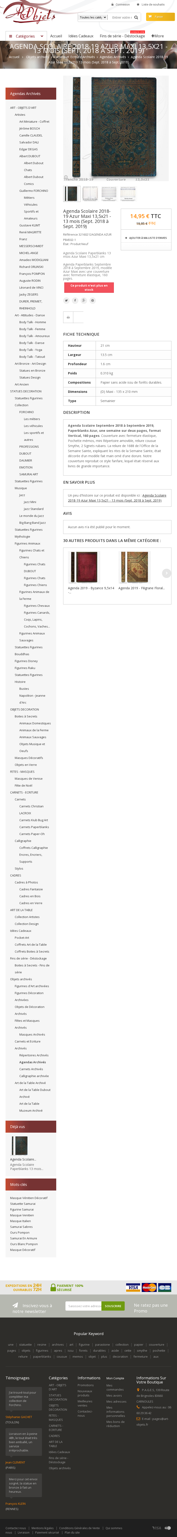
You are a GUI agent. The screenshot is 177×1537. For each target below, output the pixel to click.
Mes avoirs (114, 1395)
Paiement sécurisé (47, 1532)
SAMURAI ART (28, 474)
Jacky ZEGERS (28, 294)
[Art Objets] (31, 13)
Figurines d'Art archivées (32, 986)
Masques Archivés (32, 1034)
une (11, 1344)
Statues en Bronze (32, 370)
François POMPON (32, 274)
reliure (23, 1356)
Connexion (123, 4)
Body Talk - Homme (32, 322)
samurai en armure (23, 1238)
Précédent (154, 184)
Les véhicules (33, 426)
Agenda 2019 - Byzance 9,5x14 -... (91, 590)
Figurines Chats (34, 578)
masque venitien (22, 1215)
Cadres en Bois (30, 896)
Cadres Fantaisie (31, 889)
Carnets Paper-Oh (32, 834)
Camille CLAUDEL (30, 135)
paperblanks (42, 1356)
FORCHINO (26, 412)
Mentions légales (42, 1528)
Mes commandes (115, 1387)
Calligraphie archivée (34, 1076)
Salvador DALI (29, 142)
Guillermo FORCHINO (33, 191)
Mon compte (115, 1378)
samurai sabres (21, 1227)
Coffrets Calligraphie (33, 848)
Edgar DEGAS (28, 149)
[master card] (167, 1528)
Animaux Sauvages (32, 737)
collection (122, 1344)
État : (66, 244)
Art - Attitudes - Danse (30, 315)
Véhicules (31, 204)
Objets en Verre (26, 765)
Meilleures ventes (85, 1403)
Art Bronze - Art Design (30, 363)
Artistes (20, 115)
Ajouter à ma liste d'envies (148, 238)
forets (83, 1350)
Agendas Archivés (32, 1062)
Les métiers (32, 419)
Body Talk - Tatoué (32, 357)
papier (138, 1344)
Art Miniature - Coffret (34, 121)
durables (99, 1350)
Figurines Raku (25, 668)
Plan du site (72, 1532)
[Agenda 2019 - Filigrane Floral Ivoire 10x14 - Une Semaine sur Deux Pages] (142, 567)
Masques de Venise (29, 778)
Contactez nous (16, 1528)
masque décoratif (22, 1250)
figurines (42, 1350)
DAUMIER (25, 460)
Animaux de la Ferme (34, 730)
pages (11, 1350)
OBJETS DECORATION (24, 709)
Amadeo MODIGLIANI (33, 260)
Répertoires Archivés (34, 1055)
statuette (25, 1344)
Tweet (66, 300)
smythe (142, 1350)
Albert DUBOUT (29, 156)
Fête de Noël (23, 785)
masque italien (20, 1221)
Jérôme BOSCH (29, 128)
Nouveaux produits (85, 1393)
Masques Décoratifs (29, 758)
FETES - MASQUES (22, 772)
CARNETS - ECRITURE (24, 792)
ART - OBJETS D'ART (23, 108)
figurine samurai (22, 1209)
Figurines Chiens (35, 585)
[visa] (157, 1528)
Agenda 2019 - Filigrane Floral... (141, 588)
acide (115, 1350)
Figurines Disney (26, 661)
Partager (75, 300)
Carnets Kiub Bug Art (33, 820)
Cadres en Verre (30, 903)
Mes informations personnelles (115, 1411)
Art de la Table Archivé (30, 1083)
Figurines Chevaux (37, 606)
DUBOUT (25, 453)
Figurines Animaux (27, 543)
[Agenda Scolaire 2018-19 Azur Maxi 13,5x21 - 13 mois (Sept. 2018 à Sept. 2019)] (72, 194)
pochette (159, 1350)
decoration (120, 1356)
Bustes (24, 689)
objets (26, 1350)
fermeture (140, 1356)
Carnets (20, 799)
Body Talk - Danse (31, 343)
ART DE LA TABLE (21, 910)
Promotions (86, 1385)
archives (58, 1344)
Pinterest (92, 300)
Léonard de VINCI (31, 287)
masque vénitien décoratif (28, 1198)
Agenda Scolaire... (23, 1159)
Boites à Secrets (26, 716)
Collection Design (27, 924)
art (71, 1344)
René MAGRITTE (30, 232)
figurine (84, 1344)
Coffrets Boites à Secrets (32, 951)
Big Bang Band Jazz (32, 523)
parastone (102, 1344)
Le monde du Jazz (31, 516)
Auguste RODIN (30, 280)
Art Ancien (22, 384)
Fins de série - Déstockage (28, 958)
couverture (156, 1344)
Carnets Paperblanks (34, 827)
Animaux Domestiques (35, 723)
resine (41, 1344)
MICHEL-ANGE (28, 253)
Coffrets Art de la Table (31, 944)
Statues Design (30, 377)
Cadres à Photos (26, 882)
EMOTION (25, 467)
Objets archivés (21, 979)
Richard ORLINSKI (31, 267)
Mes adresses (116, 1401)
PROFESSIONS (29, 446)
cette (127, 1350)
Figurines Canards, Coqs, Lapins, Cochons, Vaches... (37, 619)
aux (156, 1356)
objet (92, 1356)
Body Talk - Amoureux (34, 336)
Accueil (14, 57)
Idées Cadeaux (20, 931)
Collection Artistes (27, 917)
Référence (70, 234)
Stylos (19, 868)
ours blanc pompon (24, 1244)
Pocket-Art (22, 938)
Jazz (22, 495)
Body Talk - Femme (32, 329)
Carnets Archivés (31, 1069)
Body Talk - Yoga (30, 350)
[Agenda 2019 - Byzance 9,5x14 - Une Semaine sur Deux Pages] (92, 567)
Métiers (29, 197)
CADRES (15, 875)
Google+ (84, 300)
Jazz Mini (30, 502)
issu (71, 1350)
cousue (62, 1356)
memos (78, 1356)
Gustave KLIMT (29, 225)
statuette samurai (22, 1204)
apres (58, 1350)
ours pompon (20, 1232)
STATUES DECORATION (25, 391)
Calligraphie (23, 841)
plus (104, 1356)
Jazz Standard (34, 509)
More (159, 35)
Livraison (24, 1532)
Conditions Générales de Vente (79, 1528)
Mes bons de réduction (115, 1424)
